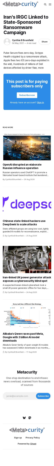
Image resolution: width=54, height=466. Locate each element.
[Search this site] (45, 4)
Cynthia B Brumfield (22, 40)
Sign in (40, 102)
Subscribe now (27, 95)
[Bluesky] (24, 417)
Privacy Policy (33, 437)
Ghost (33, 443)
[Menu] (50, 4)
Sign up (18, 437)
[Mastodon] (29, 417)
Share (45, 41)
